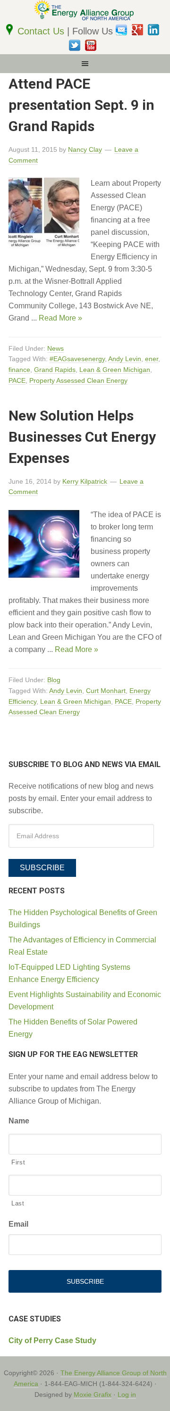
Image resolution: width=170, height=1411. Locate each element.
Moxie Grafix (92, 1394)
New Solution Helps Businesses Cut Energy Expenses (82, 436)
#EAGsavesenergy (77, 359)
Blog (53, 680)
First (18, 1162)
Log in (127, 1394)
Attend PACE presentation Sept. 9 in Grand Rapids (81, 104)
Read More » (60, 318)
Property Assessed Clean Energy (78, 380)
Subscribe (42, 868)
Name (18, 1121)
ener (151, 359)
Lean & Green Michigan (114, 369)
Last (18, 1203)
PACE (17, 380)
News (55, 348)
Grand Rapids (55, 369)
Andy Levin (124, 359)
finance (19, 369)
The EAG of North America (85, 12)
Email (18, 1224)
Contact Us (42, 31)
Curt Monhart (106, 690)
